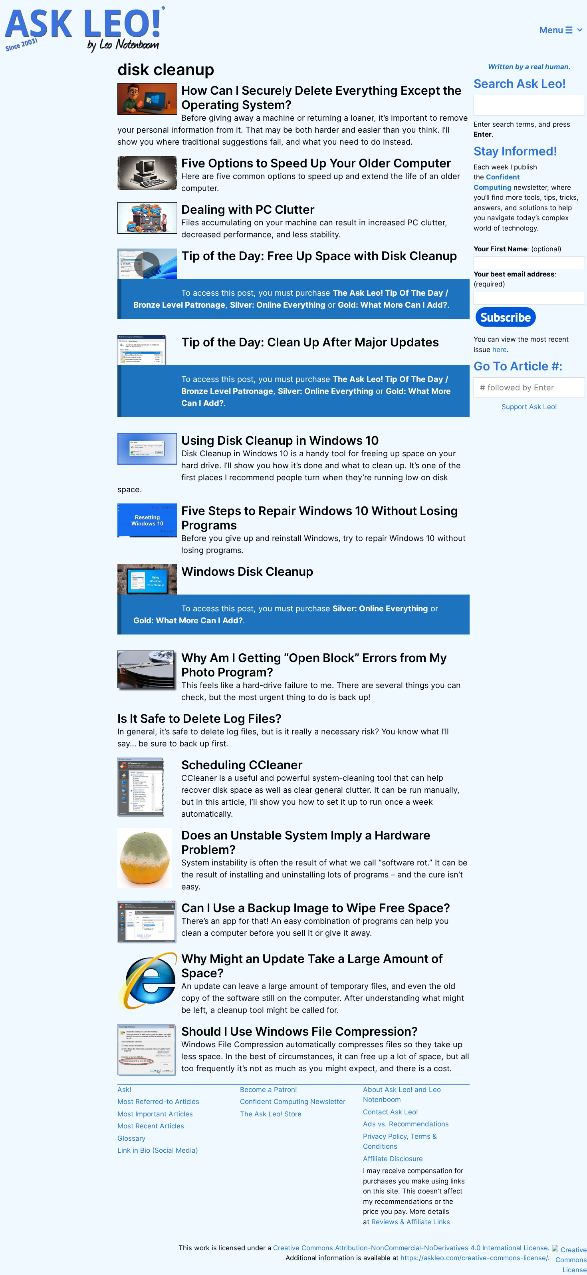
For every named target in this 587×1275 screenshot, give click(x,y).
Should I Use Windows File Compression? (299, 1031)
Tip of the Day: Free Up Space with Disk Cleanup (319, 256)
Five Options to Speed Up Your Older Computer (316, 163)
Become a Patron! (268, 1090)
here (499, 350)
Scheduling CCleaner (242, 765)
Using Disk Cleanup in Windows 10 (280, 440)
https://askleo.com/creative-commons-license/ (474, 1258)
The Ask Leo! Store (270, 1114)
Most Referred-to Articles (158, 1102)
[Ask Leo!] (89, 30)
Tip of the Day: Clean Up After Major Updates (310, 342)
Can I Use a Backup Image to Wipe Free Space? (315, 908)
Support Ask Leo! (529, 407)
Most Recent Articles (150, 1126)
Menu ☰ (556, 30)
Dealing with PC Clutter (248, 209)
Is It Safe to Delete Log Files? (199, 718)
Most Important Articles (155, 1114)
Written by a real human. (529, 67)
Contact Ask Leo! (390, 1112)
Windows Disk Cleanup (247, 571)
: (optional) (517, 249)
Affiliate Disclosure (393, 1159)
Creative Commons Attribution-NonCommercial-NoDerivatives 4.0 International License (410, 1248)
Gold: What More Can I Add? (392, 305)
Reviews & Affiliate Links (410, 1222)
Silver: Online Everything (277, 305)
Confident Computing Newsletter (292, 1102)
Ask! (124, 1090)
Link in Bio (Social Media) (157, 1150)
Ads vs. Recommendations (406, 1124)
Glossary (131, 1138)
